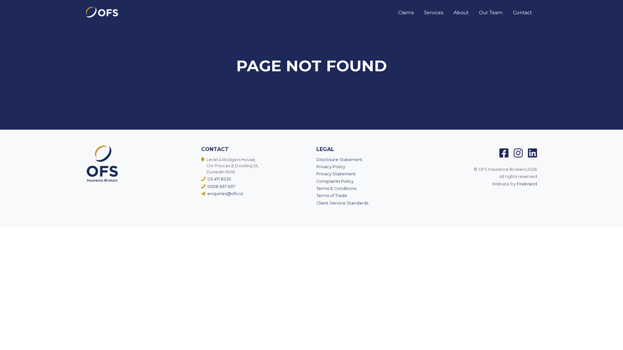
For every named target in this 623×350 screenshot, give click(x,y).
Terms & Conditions (336, 188)
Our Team (491, 13)
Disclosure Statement (339, 159)
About (461, 13)
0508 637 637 (220, 186)
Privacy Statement (336, 173)
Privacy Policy (330, 166)
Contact (522, 13)
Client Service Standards (342, 203)
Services (433, 13)
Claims (406, 13)
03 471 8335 (218, 179)
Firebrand (527, 183)
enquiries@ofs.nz (224, 193)
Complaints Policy (335, 181)
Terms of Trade (331, 195)
